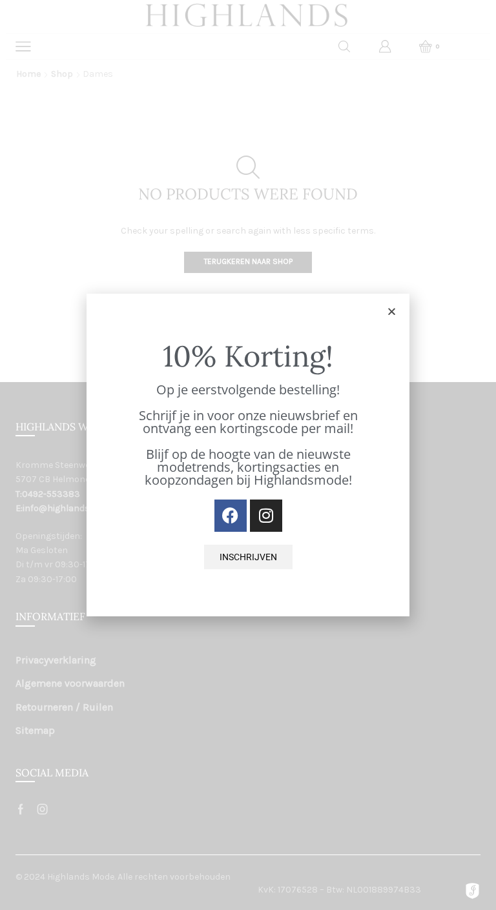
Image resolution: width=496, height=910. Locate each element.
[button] (392, 311)
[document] (248, 455)
